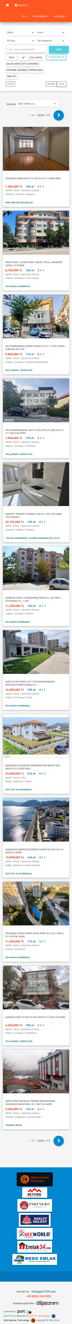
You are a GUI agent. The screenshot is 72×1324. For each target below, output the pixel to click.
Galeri (51, 84)
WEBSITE (22, 5)
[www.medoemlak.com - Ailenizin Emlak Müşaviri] (34, 1259)
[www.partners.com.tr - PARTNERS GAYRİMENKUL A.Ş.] (34, 1205)
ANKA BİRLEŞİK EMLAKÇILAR (19, 202)
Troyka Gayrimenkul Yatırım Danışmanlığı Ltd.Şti (32, 538)
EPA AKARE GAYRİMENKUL (17, 286)
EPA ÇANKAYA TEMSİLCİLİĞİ (18, 370)
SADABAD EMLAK (13, 1125)
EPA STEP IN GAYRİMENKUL (18, 789)
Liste (10, 84)
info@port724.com (44, 1291)
